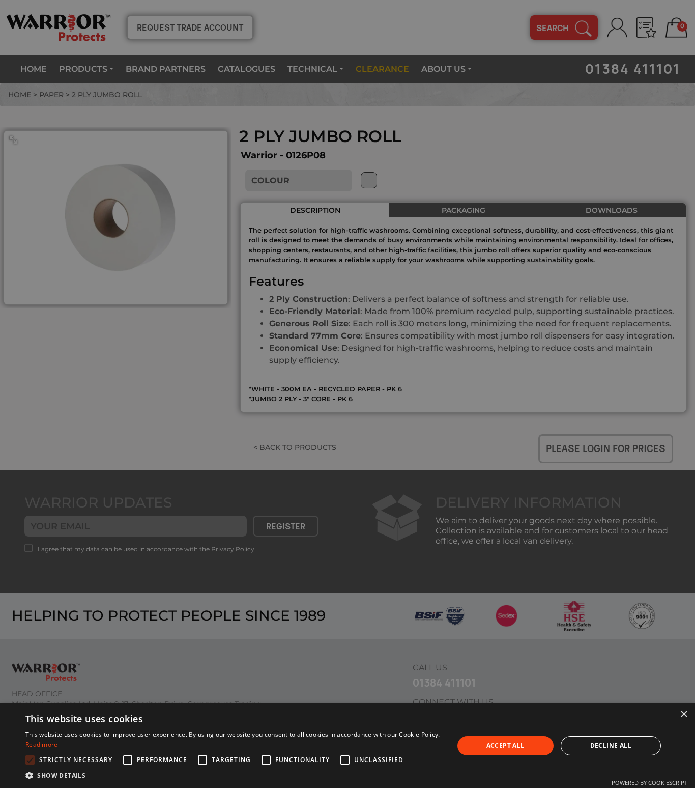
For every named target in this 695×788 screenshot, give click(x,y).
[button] (233, 775)
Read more (41, 744)
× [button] (683, 714)
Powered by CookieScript (649, 782)
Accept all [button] (505, 745)
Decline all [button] (610, 745)
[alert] (347, 394)
